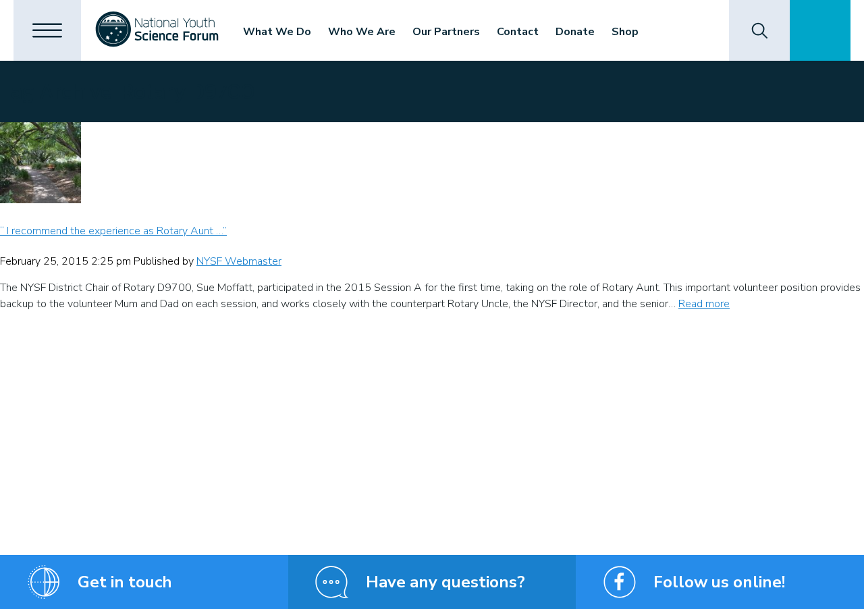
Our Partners (446, 31)
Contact (518, 31)
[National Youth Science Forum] (156, 30)
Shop (625, 31)
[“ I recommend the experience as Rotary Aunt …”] (432, 162)
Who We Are (362, 31)
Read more (704, 303)
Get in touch (125, 582)
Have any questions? (445, 582)
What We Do (277, 31)
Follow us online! (719, 582)
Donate (575, 31)
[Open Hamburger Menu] (47, 30)
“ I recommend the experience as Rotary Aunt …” (113, 230)
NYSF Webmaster (238, 261)
